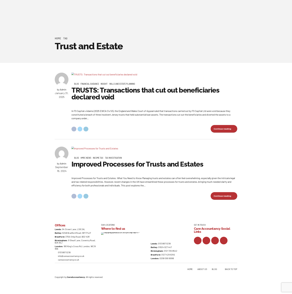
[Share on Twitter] (80, 129)
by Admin (61, 89)
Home (58, 38)
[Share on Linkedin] (85, 129)
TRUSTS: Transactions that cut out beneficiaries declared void (145, 93)
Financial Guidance (90, 83)
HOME (190, 269)
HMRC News (86, 157)
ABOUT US (202, 269)
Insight (104, 83)
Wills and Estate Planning (122, 83)
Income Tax (98, 157)
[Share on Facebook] (73, 129)
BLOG (214, 269)
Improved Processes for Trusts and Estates (137, 164)
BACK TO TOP (231, 269)
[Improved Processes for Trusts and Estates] (154, 148)
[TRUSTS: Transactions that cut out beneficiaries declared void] (154, 74)
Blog (76, 83)
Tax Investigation (113, 157)
